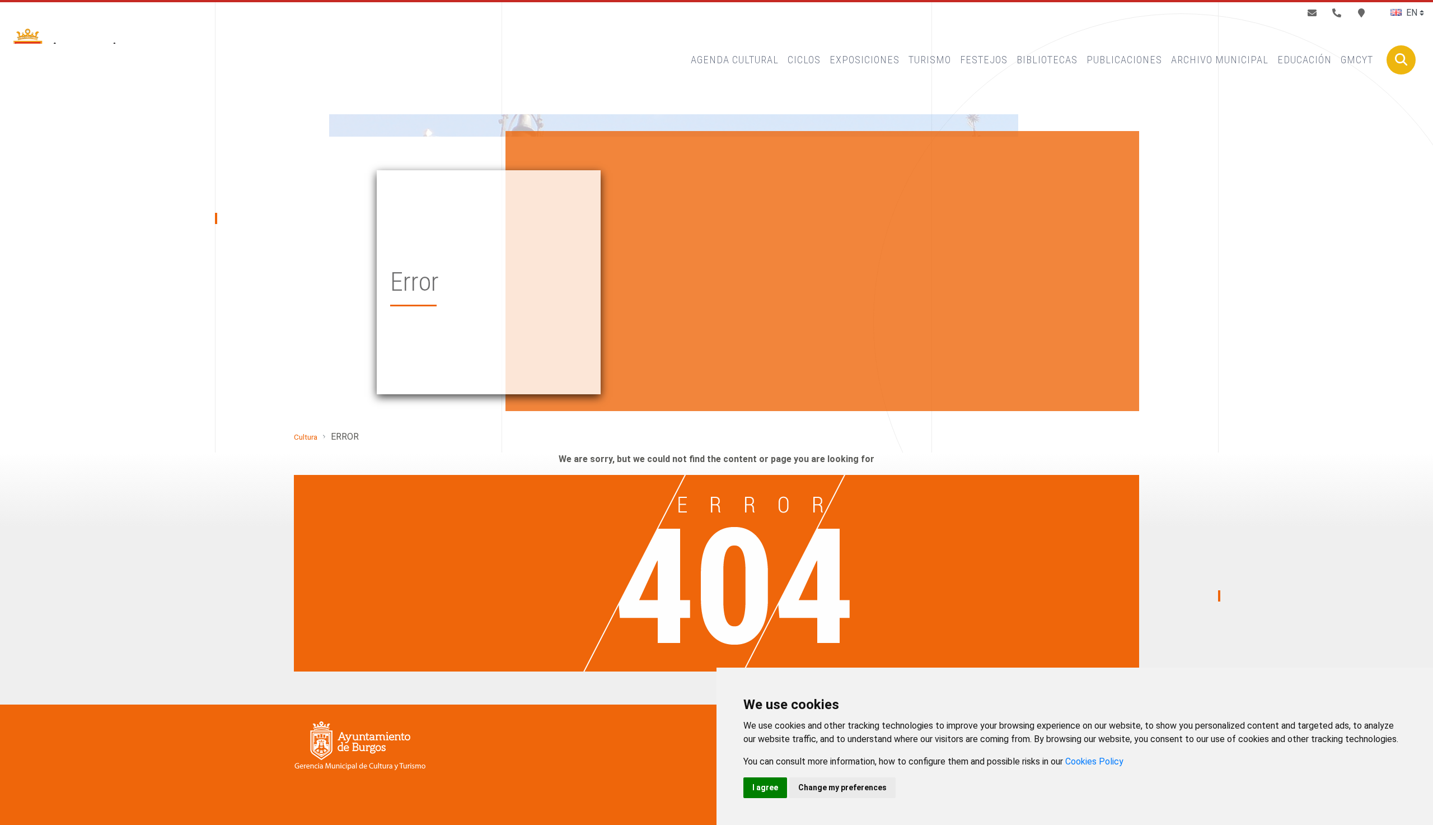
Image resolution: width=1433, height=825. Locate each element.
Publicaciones (1124, 60)
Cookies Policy (1094, 761)
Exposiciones (865, 60)
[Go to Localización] (1361, 13)
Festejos (984, 60)
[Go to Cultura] (78, 60)
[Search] (1401, 59)
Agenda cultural (735, 60)
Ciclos (804, 60)
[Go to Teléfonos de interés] (1336, 13)
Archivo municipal (1219, 60)
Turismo (929, 60)
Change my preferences (842, 787)
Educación (1304, 60)
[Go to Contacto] (1312, 13)
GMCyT (1357, 60)
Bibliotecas (1047, 60)
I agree (765, 787)
